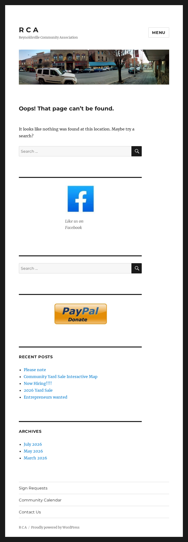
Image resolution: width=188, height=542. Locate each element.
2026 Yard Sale (38, 390)
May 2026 (33, 451)
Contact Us (30, 512)
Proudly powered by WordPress (55, 527)
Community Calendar (40, 500)
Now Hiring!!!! (38, 383)
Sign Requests (33, 488)
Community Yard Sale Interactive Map (60, 376)
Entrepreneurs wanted (45, 397)
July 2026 (33, 444)
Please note (35, 369)
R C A (28, 30)
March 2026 (35, 457)
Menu (158, 32)
